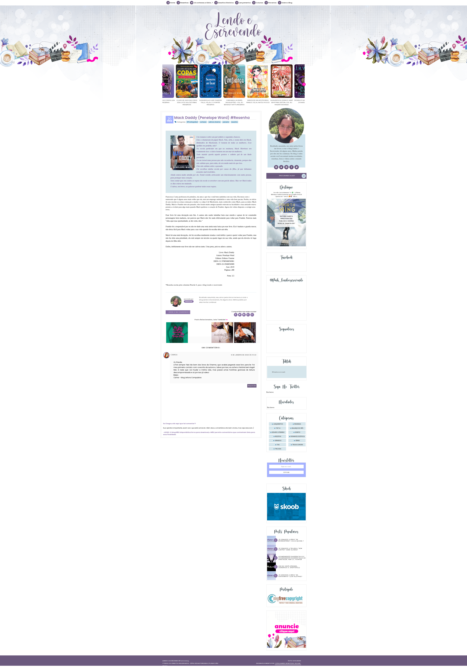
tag (278, 445)
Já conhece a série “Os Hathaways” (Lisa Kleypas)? (290, 575)
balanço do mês (297, 428)
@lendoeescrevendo (278, 372)
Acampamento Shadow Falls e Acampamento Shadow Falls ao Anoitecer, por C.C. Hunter (292, 558)
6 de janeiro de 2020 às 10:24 (243, 355)
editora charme (214, 122)
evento (297, 432)
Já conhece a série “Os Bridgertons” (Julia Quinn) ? (291, 540)
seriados (278, 441)
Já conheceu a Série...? (203, 3)
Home (172, 3)
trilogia (278, 449)
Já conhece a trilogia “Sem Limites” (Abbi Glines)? (290, 549)
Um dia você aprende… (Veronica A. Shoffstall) (289, 566)
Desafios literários (226, 3)
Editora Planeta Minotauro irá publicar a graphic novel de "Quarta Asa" (286, 219)
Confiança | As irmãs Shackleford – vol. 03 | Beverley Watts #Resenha (198, 102)
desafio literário (278, 432)
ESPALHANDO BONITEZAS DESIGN (287, 663)
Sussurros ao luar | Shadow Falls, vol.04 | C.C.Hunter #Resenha (174, 102)
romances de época (298, 436)
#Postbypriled (192, 122)
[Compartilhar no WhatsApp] (252, 315)
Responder (252, 386)
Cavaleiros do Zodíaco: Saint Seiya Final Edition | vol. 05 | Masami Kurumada (245, 102)
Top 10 (278, 428)
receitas (278, 436)
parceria (226, 122)
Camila (174, 354)
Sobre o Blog (286, 3)
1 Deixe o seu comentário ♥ (179, 312)
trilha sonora (297, 445)
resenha (234, 122)
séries (297, 441)
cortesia (203, 122)
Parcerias (272, 3)
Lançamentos (244, 3)
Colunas (259, 3)
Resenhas (184, 3)
